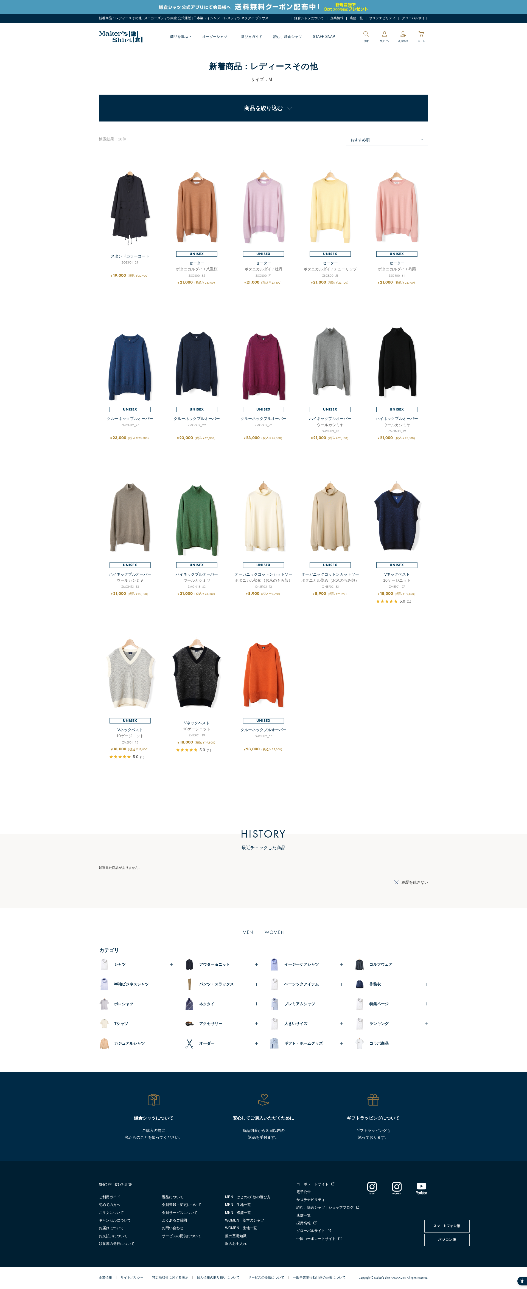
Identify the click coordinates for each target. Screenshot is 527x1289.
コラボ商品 (379, 1043)
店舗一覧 (356, 18)
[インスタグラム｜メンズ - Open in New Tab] (372, 1188)
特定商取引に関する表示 (170, 1277)
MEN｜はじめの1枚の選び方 (248, 1197)
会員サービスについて (180, 1213)
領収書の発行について (116, 1244)
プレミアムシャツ (299, 1004)
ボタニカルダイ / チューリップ (330, 269)
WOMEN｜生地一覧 (241, 1228)
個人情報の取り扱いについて (218, 1277)
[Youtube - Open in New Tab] (421, 1188)
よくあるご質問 (174, 1220)
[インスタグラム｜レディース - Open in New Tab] (396, 1188)
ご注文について (111, 1213)
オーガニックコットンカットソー (263, 574)
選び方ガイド (251, 37)
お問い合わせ (172, 1228)
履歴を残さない (414, 882)
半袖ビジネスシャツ (131, 984)
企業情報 (336, 18)
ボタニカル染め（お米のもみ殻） (263, 580)
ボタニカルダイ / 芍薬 (397, 269)
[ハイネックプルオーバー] (330, 364)
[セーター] (197, 208)
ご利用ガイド (109, 1197)
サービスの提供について (181, 1236)
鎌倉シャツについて (309, 18)
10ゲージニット (397, 580)
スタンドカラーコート (130, 256)
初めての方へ (109, 1205)
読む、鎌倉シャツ (287, 37)
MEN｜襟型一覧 (238, 1213)
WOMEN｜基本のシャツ (244, 1220)
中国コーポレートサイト (316, 1239)
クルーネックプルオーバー (130, 418)
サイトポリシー (132, 1277)
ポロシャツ (123, 1004)
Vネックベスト (397, 574)
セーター (196, 263)
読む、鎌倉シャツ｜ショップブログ (325, 1207)
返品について (172, 1197)
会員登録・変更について (181, 1205)
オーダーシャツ (214, 37)
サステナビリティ (382, 18)
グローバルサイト (415, 18)
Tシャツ (121, 1023)
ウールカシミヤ (330, 425)
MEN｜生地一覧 (238, 1205)
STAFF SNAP (324, 37)
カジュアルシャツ (129, 1043)
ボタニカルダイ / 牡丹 (263, 269)
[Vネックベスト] (397, 519)
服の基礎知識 (235, 1236)
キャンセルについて (115, 1220)
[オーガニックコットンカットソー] (263, 519)
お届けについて (111, 1228)
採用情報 (303, 1223)
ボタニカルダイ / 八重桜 (197, 269)
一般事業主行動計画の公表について (319, 1277)
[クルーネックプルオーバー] (130, 364)
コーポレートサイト (312, 1184)
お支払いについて (113, 1236)
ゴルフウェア (381, 964)
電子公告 (303, 1192)
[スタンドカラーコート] (130, 208)
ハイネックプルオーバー (330, 418)
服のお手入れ (235, 1244)
